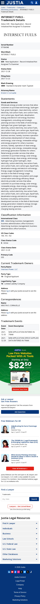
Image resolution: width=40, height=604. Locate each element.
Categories (21, 7)
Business (7, 533)
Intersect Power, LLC (9, 269)
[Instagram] (18, 572)
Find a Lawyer (7, 489)
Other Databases (10, 554)
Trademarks (11, 7)
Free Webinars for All (11, 421)
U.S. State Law (9, 549)
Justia (3, 7)
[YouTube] (12, 572)
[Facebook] (15, 572)
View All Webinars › (20, 468)
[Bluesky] (24, 572)
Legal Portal (20, 581)
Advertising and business (9, 9)
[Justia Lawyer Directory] (31, 572)
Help (20, 588)
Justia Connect (20, 577)
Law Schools (8, 538)
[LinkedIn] (9, 572)
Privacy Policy (20, 596)
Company (20, 585)
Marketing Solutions (12, 559)
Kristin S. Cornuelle (8, 93)
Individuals (7, 528)
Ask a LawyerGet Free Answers (9, 400)
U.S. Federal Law (10, 544)
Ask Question (20, 412)
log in (8, 291)
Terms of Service (20, 592)
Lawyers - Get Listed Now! (20, 506)
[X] (27, 572)
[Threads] (21, 572)
